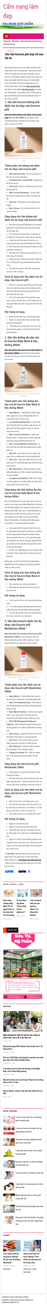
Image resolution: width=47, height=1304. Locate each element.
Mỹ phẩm (15, 41)
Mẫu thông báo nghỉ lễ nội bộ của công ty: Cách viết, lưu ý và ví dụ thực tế (21, 1036)
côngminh (10, 51)
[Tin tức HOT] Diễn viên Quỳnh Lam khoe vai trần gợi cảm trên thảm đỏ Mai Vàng (23, 1058)
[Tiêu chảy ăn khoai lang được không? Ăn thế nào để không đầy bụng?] (12, 1245)
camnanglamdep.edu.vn (10, 1302)
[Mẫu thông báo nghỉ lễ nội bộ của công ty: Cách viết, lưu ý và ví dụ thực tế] (22, 1022)
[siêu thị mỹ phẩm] (22, 966)
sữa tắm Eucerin (28, 89)
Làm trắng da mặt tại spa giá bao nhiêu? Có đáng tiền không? (35, 907)
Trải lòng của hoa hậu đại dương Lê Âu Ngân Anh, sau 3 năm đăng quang (21, 1069)
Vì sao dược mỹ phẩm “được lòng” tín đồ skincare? (22, 906)
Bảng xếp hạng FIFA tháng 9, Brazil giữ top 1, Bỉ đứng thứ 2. (23, 1047)
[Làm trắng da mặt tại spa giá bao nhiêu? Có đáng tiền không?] (36, 894)
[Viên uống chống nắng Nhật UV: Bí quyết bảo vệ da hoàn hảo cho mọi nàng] (9, 894)
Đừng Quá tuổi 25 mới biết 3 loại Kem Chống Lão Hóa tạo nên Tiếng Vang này (30, 1220)
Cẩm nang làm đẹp (33, 86)
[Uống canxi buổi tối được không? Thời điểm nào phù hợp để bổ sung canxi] (32, 1245)
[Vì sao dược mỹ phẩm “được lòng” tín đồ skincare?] (23, 894)
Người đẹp (7, 1006)
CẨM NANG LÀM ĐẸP (17, 1300)
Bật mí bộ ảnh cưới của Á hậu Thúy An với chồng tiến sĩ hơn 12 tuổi (23, 1081)
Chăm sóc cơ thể (29, 1269)
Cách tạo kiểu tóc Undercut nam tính (30, 1173)
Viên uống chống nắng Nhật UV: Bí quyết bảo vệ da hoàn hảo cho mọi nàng (8, 907)
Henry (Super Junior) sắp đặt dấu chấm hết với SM (23, 1092)
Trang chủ (7, 41)
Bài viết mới (12, 930)
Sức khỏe (6, 1269)
